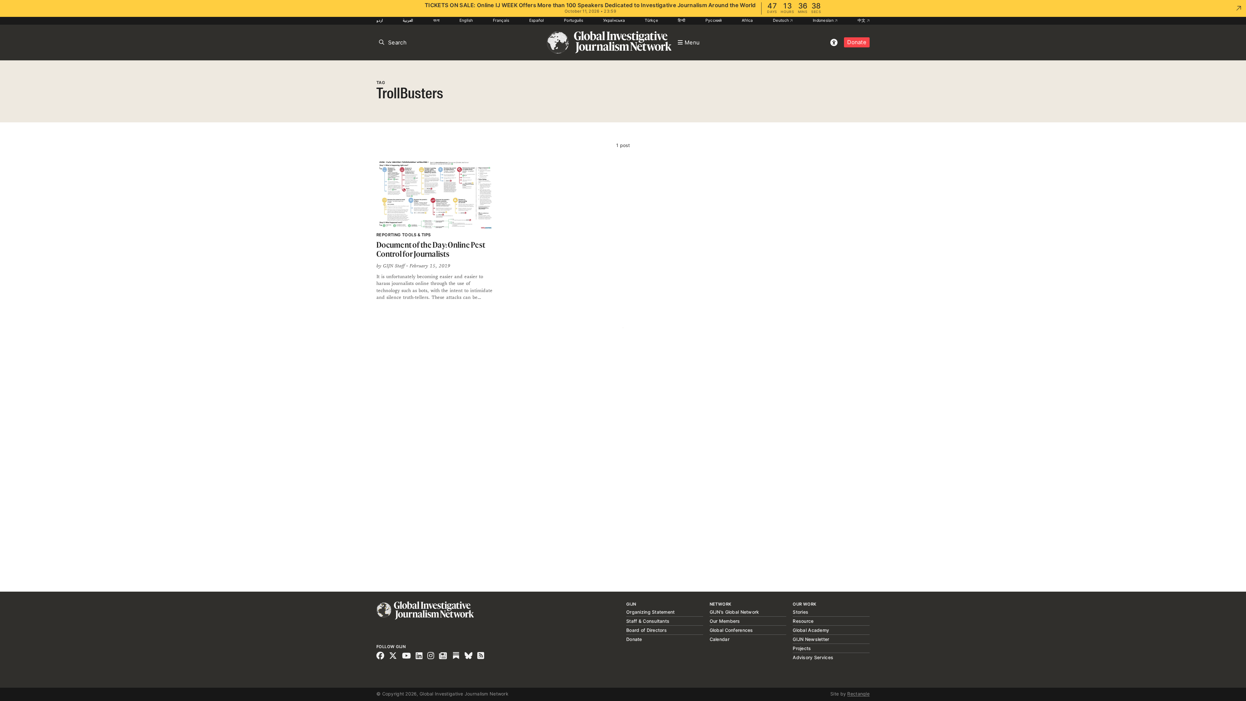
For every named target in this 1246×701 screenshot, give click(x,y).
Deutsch (781, 20)
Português (573, 20)
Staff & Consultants (647, 621)
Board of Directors (646, 630)
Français (501, 20)
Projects (802, 648)
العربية (408, 20)
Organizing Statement (650, 612)
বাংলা (436, 20)
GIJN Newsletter (811, 639)
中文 (862, 20)
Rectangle (858, 693)
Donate (856, 42)
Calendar (719, 639)
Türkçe (651, 20)
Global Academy (811, 630)
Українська (614, 20)
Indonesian (824, 20)
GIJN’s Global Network (734, 612)
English (466, 20)
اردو (379, 20)
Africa (747, 20)
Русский (713, 20)
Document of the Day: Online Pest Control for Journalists (430, 249)
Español (536, 20)
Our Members (725, 621)
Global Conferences (731, 630)
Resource (803, 621)
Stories (800, 612)
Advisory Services (813, 657)
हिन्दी (681, 20)
